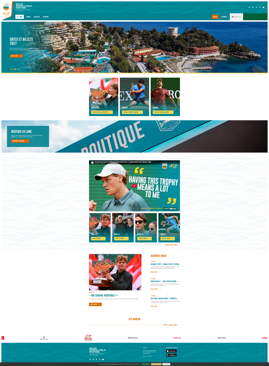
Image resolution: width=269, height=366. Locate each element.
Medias (28, 17)
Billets (215, 17)
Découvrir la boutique (18, 141)
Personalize (166, 364)
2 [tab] (15, 69)
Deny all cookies (156, 364)
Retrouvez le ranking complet (170, 325)
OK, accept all (146, 364)
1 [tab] (11, 69)
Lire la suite (14, 56)
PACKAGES (224, 17)
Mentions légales (147, 356)
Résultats (37, 17)
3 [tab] (19, 69)
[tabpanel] (24, 47)
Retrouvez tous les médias (171, 245)
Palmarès (46, 17)
